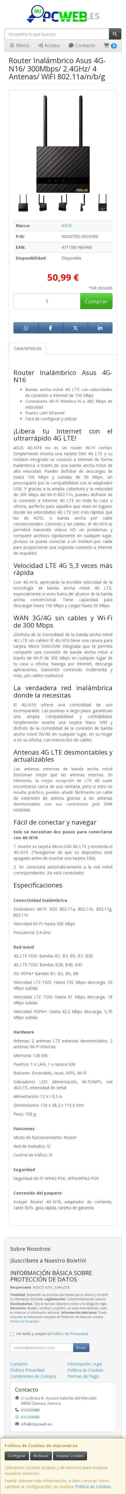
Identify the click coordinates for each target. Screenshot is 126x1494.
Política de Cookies (93, 1486)
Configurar (17, 1455)
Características (28, 348)
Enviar (81, 1347)
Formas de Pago (83, 1376)
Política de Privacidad (24, 1321)
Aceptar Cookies (70, 1455)
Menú (22, 45)
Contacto (84, 45)
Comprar (96, 301)
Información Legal (84, 1364)
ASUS (67, 225)
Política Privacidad (27, 1370)
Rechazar (41, 1455)
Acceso (51, 45)
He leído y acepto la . (52, 1333)
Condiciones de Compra (33, 1376)
